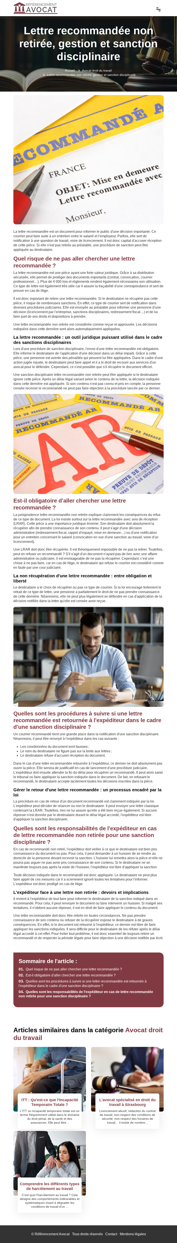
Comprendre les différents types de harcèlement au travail (49, 1186)
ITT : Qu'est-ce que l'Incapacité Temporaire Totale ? (49, 1102)
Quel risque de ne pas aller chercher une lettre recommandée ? (70, 969)
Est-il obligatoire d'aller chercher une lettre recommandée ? (67, 975)
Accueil (70, 70)
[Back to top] (165, 1231)
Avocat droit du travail (97, 70)
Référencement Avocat (52, 1234)
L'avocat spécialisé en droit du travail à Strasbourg (127, 1102)
